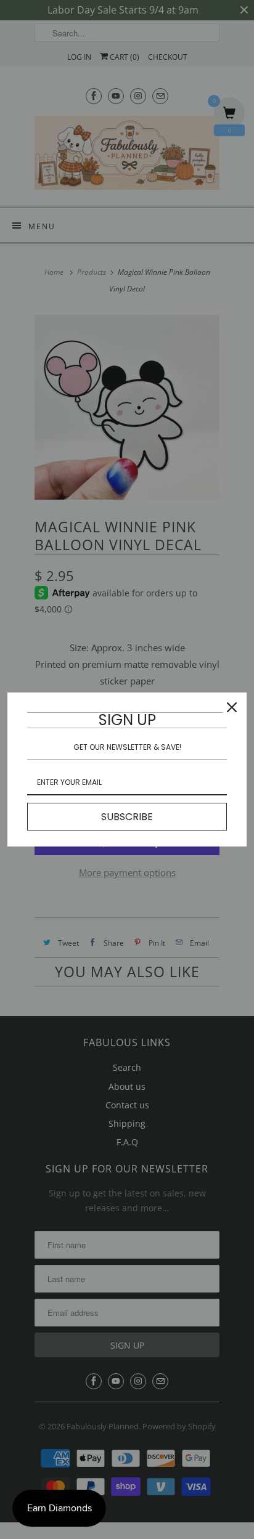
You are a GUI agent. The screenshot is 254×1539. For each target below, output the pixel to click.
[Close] (232, 707)
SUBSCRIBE (127, 817)
